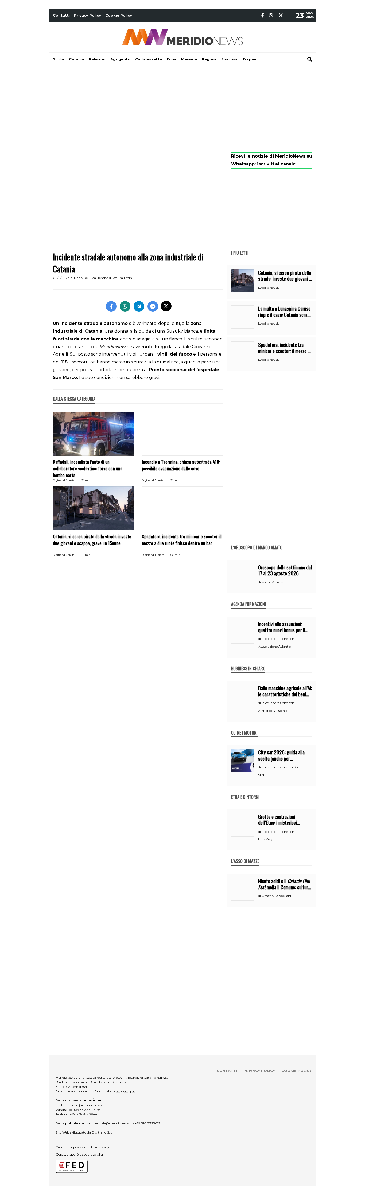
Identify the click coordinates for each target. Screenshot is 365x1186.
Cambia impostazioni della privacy (82, 1147)
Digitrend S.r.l (102, 1132)
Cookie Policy (118, 15)
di (260, 582)
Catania (76, 59)
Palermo (97, 59)
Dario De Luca (85, 278)
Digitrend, (59, 480)
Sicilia (58, 59)
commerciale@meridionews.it (109, 1123)
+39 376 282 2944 (83, 1114)
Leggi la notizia (268, 288)
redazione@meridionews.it (84, 1105)
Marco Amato (272, 582)
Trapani (249, 59)
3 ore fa (70, 480)
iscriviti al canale (276, 163)
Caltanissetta (148, 59)
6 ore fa (70, 554)
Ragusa (209, 59)
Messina (189, 59)
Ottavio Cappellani (276, 896)
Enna (171, 59)
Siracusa (229, 59)
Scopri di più (125, 1091)
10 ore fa (159, 554)
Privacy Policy (87, 15)
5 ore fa (159, 480)
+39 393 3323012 (147, 1123)
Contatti (61, 15)
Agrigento (120, 59)
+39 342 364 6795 (86, 1110)
